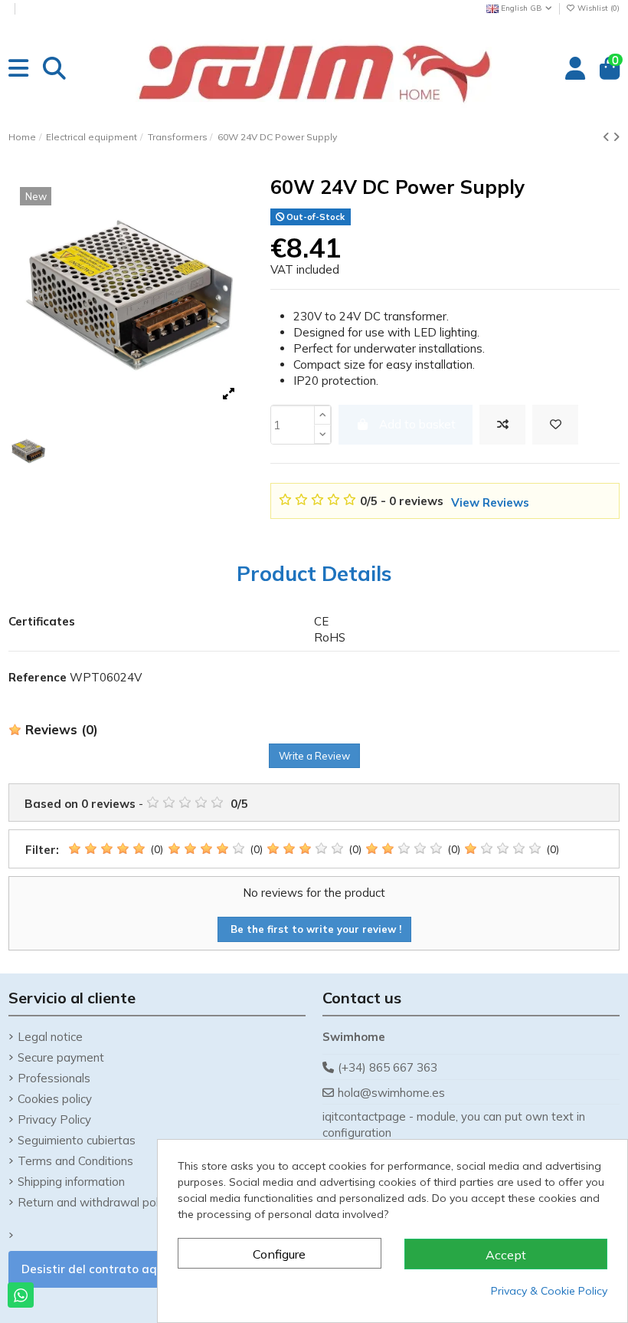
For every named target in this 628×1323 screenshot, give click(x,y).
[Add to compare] (502, 425)
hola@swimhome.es (391, 1092)
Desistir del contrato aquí (94, 1269)
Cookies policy (55, 1099)
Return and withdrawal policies (100, 1202)
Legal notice (50, 1036)
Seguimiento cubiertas (77, 1140)
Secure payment (61, 1057)
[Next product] (616, 137)
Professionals (54, 1078)
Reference (37, 677)
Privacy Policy (54, 1119)
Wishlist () (597, 8)
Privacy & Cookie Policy (549, 1291)
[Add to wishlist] (555, 425)
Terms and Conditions (75, 1161)
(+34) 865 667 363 (387, 1067)
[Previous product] (608, 137)
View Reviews (490, 502)
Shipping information (71, 1181)
